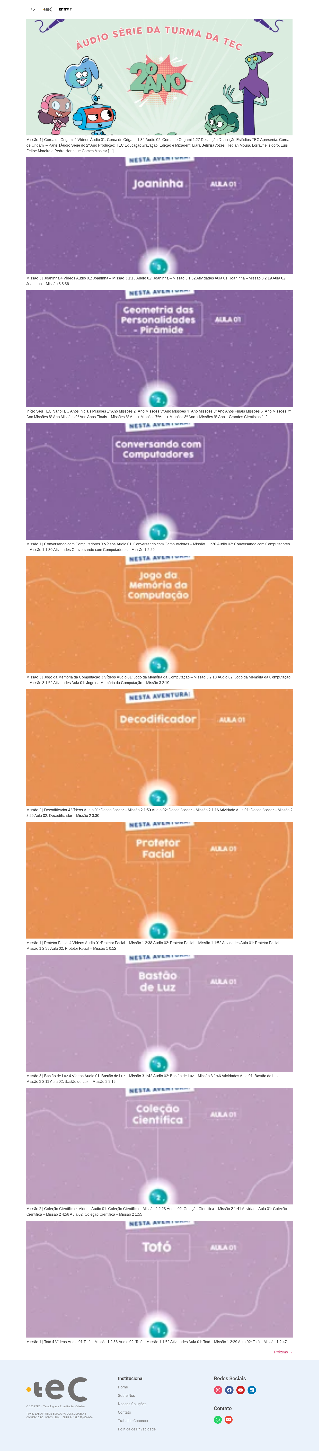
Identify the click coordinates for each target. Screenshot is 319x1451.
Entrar (65, 9)
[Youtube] (240, 1390)
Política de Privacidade (137, 1429)
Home (123, 1387)
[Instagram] (218, 1390)
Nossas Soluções (132, 1404)
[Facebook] (229, 1390)
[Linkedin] (252, 1390)
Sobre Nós (126, 1395)
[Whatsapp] (218, 1420)
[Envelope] (229, 1420)
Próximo (283, 1352)
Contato (124, 1412)
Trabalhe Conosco (133, 1421)
